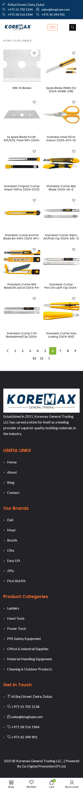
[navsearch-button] (72, 27)
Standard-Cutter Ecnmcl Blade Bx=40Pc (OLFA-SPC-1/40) (21, 238)
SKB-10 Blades (21, 88)
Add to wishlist (34, 53)
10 (34, 358)
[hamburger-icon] (53, 27)
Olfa (17, 40)
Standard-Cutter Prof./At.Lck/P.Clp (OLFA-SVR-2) (61, 287)
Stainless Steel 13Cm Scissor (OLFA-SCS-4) (61, 138)
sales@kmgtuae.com (55, 9)
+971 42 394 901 (53, 14)
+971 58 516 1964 (20, 14)
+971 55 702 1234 (20, 9)
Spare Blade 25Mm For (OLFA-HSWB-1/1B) (61, 89)
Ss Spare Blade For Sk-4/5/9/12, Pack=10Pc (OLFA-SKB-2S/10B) (21, 140)
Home (7, 40)
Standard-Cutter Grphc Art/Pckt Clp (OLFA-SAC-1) (61, 236)
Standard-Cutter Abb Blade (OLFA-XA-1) (61, 187)
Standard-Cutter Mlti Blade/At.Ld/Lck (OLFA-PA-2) (22, 287)
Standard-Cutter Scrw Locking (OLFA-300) (61, 335)
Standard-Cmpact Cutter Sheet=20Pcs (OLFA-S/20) (22, 187)
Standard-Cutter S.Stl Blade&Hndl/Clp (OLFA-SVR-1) (22, 336)
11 (41, 358)
